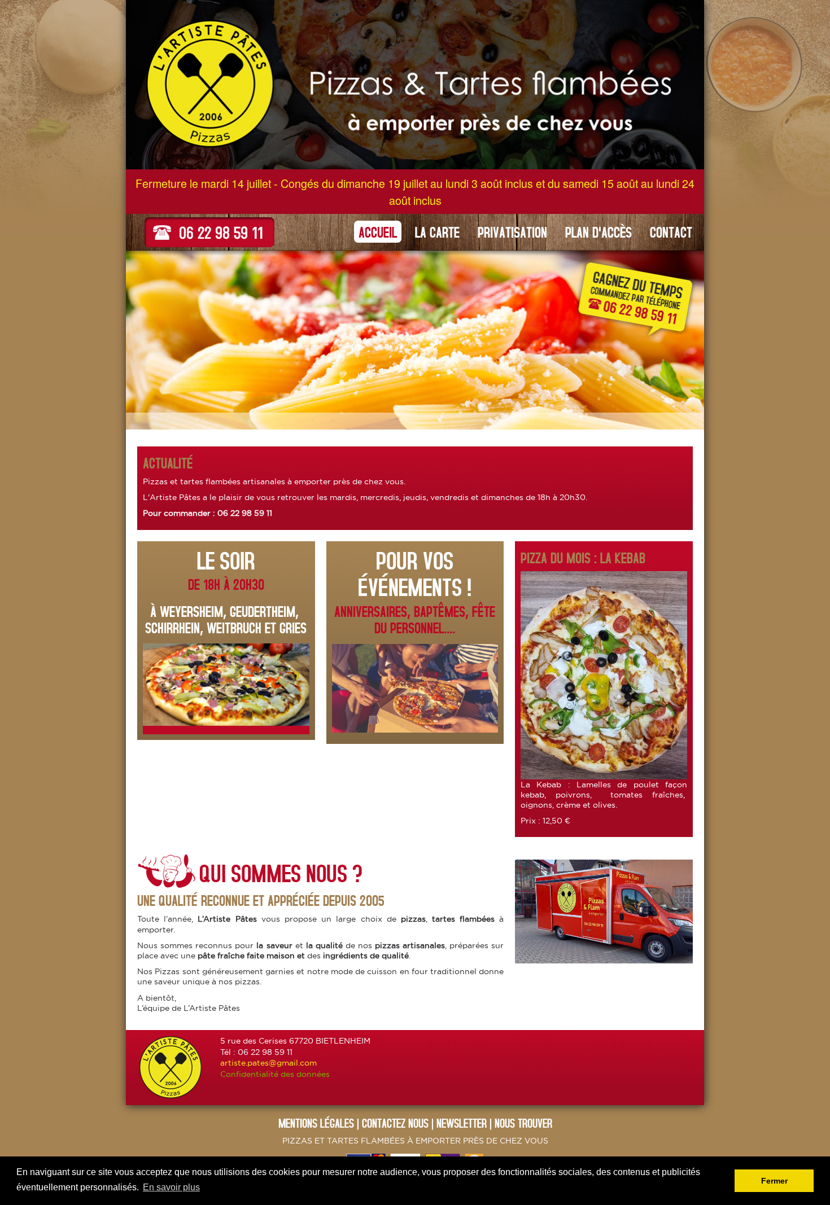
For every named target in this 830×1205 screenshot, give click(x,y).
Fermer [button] (774, 1180)
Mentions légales (316, 1122)
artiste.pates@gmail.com (268, 1063)
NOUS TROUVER (523, 1122)
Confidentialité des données (275, 1074)
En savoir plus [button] (171, 1187)
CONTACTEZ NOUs (395, 1122)
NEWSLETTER (461, 1122)
